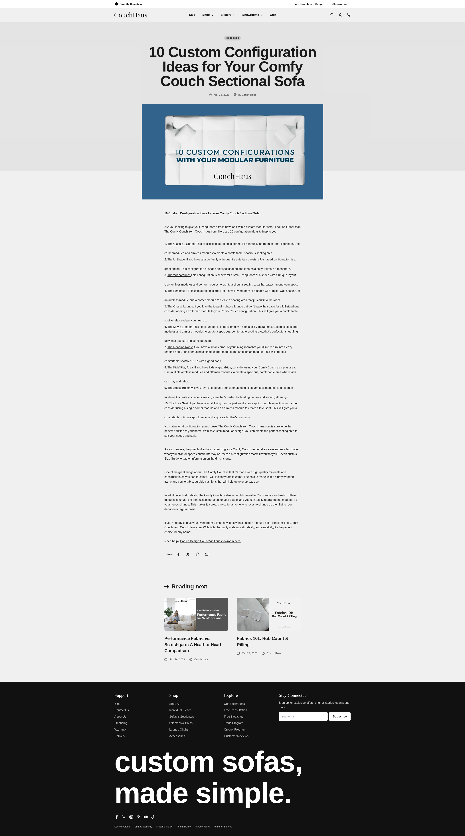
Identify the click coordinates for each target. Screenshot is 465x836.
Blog (117, 703)
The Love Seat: (179, 403)
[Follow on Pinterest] (138, 817)
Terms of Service (223, 826)
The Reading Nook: (180, 347)
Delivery (119, 736)
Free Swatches (233, 716)
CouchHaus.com (206, 231)
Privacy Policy (202, 826)
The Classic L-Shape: (181, 243)
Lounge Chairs (178, 729)
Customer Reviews (236, 736)
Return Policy (184, 826)
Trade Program (233, 723)
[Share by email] (206, 554)
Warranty (120, 729)
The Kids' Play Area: (180, 367)
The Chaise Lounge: (180, 306)
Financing (120, 723)
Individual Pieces (180, 710)
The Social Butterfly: (180, 387)
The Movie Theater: (180, 326)
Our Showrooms (234, 703)
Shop (206, 14)
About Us (120, 716)
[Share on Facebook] (178, 554)
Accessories (177, 736)
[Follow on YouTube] (145, 817)
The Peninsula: (177, 290)
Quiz (273, 14)
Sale (192, 14)
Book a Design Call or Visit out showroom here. (210, 541)
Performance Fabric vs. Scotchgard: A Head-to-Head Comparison (192, 644)
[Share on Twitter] (187, 554)
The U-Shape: (176, 259)
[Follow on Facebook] (116, 817)
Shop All (174, 703)
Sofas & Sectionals (181, 716)
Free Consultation (235, 710)
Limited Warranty (143, 826)
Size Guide (171, 458)
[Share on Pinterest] (197, 554)
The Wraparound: (179, 275)
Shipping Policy (164, 826)
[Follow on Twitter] (124, 817)
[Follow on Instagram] (131, 817)
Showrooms (250, 14)
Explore (226, 14)
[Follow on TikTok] (153, 817)
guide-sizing (232, 38)
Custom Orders (122, 826)
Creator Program (234, 729)
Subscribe (340, 716)
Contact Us (121, 710)
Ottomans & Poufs (181, 723)
